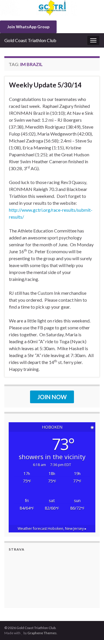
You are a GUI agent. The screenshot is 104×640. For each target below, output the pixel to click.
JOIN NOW (52, 396)
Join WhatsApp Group (28, 26)
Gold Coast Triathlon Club (30, 40)
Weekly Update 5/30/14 (45, 85)
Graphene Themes (42, 633)
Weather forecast (52, 528)
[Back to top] (91, 627)
